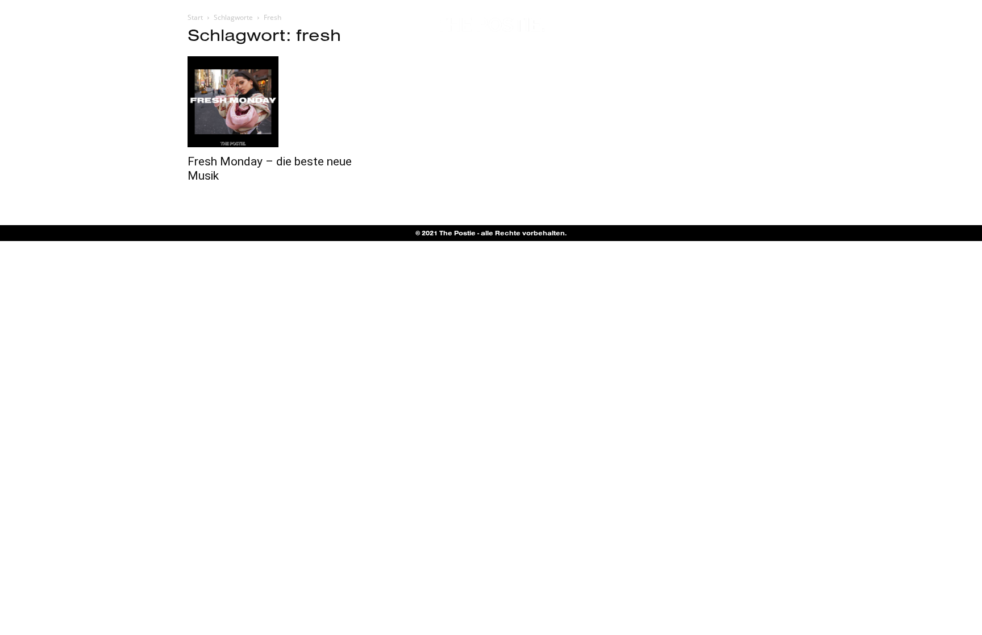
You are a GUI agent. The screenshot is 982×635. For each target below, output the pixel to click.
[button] (931, 25)
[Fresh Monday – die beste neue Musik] (280, 101)
